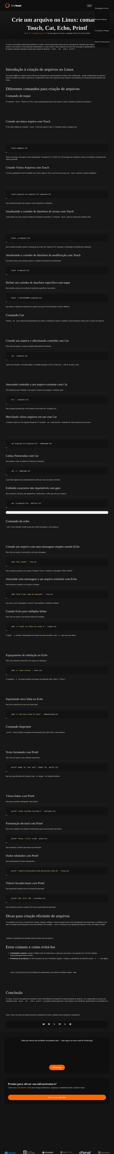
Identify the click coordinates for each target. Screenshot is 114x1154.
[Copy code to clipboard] (6, 274)
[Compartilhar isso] (49, 1024)
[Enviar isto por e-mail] (43, 1024)
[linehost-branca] (12, 5)
